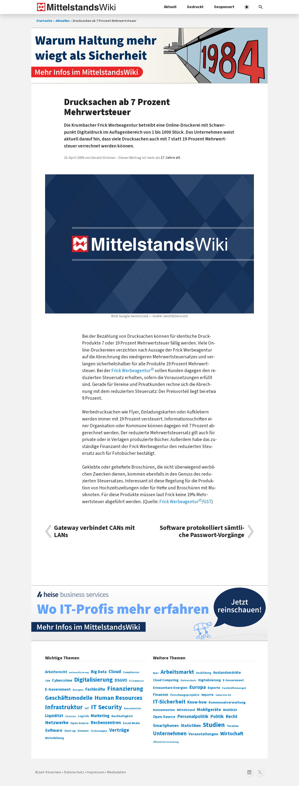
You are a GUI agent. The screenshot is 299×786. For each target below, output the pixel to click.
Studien (214, 725)
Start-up (70, 731)
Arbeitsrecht (56, 672)
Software (53, 730)
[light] (247, 7)
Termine (233, 726)
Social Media (131, 723)
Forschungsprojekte (184, 695)
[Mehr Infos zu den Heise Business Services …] (149, 613)
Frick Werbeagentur (131, 370)
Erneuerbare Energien (170, 687)
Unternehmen (169, 733)
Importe (207, 695)
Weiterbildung (54, 738)
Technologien (99, 731)
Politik (217, 716)
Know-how (197, 702)
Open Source (79, 723)
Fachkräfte (95, 689)
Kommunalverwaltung (227, 702)
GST (207, 501)
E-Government (58, 689)
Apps (156, 673)
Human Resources (118, 698)
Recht (231, 716)
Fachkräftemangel (234, 688)
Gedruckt (195, 7)
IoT (87, 708)
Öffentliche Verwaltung (166, 742)
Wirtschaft (231, 733)
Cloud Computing (166, 680)
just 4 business (50, 772)
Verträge (119, 730)
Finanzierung (125, 688)
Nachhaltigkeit (122, 716)
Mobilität (230, 709)
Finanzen (160, 694)
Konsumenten (132, 708)
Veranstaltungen (203, 734)
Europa (197, 687)
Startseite (44, 21)
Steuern (83, 731)
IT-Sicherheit (169, 702)
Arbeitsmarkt (177, 672)
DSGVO (121, 680)
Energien (78, 689)
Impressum (95, 772)
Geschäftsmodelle (69, 698)
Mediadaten (116, 772)
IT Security (106, 707)
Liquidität (54, 716)
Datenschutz (188, 680)
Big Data (99, 672)
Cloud (115, 671)
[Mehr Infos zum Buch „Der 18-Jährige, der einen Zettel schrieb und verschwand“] (149, 55)
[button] (261, 7)
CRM (47, 681)
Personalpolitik (192, 716)
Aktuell (170, 7)
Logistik (83, 716)
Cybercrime (62, 680)
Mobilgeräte (209, 709)
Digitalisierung (93, 680)
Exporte (214, 687)
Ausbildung (203, 673)
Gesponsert (224, 7)
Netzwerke (57, 722)
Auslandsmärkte (227, 672)
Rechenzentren (106, 722)
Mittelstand (186, 710)
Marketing (100, 716)
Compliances (131, 672)
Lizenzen (70, 716)
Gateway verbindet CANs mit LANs (94, 531)
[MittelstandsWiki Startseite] (75, 7)
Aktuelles (63, 21)
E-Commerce (136, 681)
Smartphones (166, 726)
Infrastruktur (64, 707)
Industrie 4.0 (223, 695)
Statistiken (191, 725)
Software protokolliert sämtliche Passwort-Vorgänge (202, 531)
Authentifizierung (79, 672)
